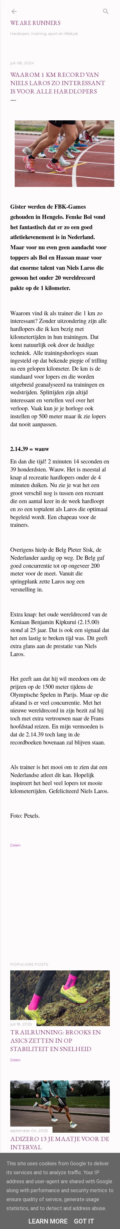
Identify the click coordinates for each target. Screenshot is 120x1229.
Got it (84, 1221)
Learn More (48, 1221)
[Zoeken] (106, 10)
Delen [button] (15, 845)
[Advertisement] (60, 906)
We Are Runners (35, 23)
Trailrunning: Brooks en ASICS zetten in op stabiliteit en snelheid (55, 1040)
